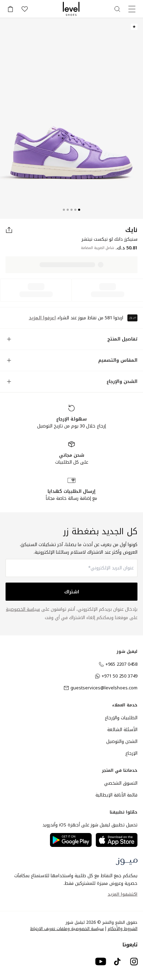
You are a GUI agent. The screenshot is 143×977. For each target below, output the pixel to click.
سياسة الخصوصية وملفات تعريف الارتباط (67, 928)
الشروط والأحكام (122, 928)
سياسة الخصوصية (23, 609)
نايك (131, 230)
